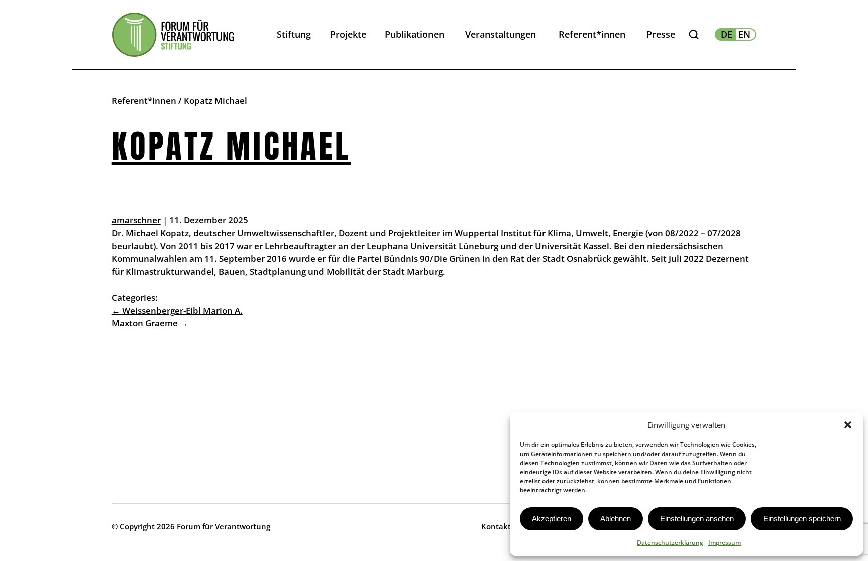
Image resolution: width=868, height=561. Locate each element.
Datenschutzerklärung (670, 542)
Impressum (724, 542)
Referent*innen (144, 100)
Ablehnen (615, 518)
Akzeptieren (551, 518)
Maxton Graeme (150, 323)
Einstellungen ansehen (697, 518)
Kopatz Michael (231, 146)
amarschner (136, 220)
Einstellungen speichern (802, 518)
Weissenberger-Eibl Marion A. (177, 310)
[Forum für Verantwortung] (173, 35)
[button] (848, 425)
